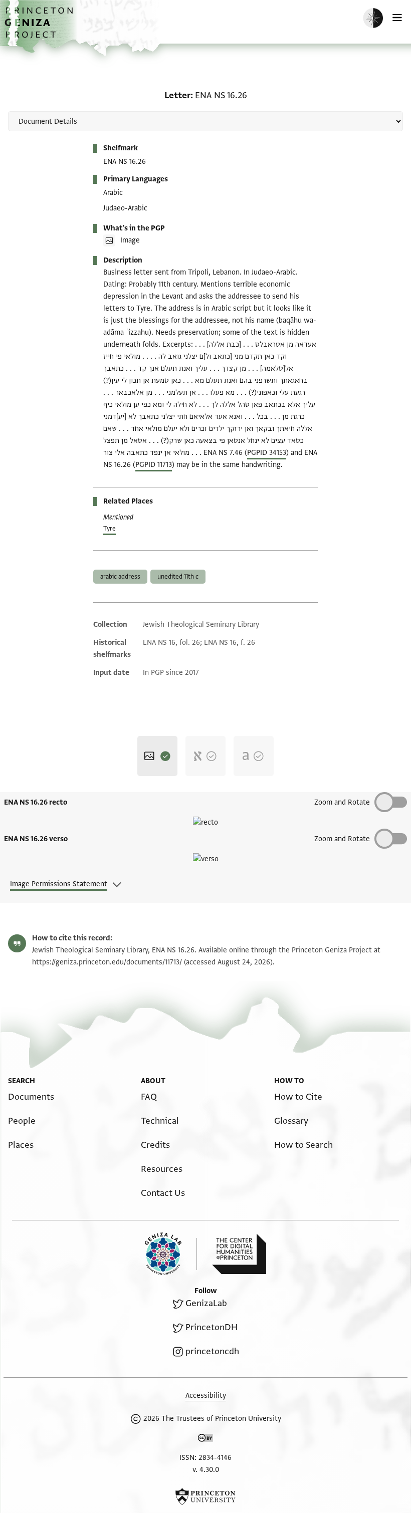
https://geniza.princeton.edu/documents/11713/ (107, 962)
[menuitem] (31, 1097)
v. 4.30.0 (205, 1469)
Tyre (109, 529)
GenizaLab (206, 1303)
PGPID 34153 (266, 452)
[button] (40, 28)
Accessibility (205, 1395)
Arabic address (120, 577)
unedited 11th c (177, 577)
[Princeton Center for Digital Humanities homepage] (239, 1254)
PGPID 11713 (153, 464)
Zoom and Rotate (342, 839)
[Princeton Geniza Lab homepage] (171, 1253)
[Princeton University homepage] (205, 1496)
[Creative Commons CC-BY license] (205, 1440)
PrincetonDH (211, 1327)
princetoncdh (212, 1351)
